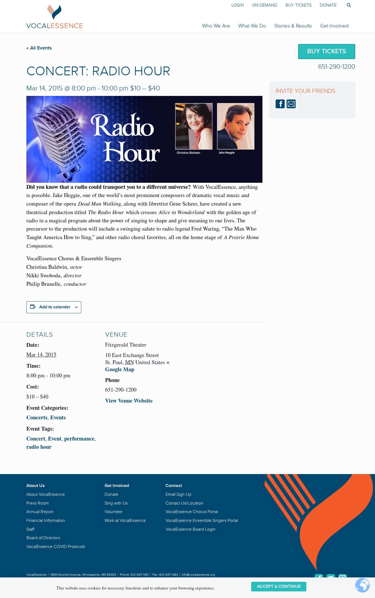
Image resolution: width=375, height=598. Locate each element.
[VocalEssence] (120, 16)
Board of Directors (43, 538)
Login (237, 5)
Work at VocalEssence (125, 520)
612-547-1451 (140, 575)
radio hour (39, 447)
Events (58, 417)
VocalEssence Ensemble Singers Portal (202, 520)
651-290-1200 (336, 67)
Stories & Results (293, 26)
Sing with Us (116, 503)
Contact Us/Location (184, 503)
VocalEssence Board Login (191, 529)
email (291, 103)
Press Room (37, 503)
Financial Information (45, 520)
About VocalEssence (45, 494)
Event (54, 438)
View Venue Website (129, 401)
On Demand (264, 5)
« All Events (39, 48)
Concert (35, 438)
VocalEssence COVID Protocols (55, 546)
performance (79, 438)
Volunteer (114, 511)
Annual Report (39, 511)
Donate (328, 5)
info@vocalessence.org (198, 575)
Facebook (280, 103)
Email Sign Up (178, 494)
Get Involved (334, 26)
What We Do (252, 26)
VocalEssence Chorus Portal (192, 511)
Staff (30, 529)
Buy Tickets (299, 5)
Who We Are (216, 26)
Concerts (36, 417)
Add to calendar (55, 307)
